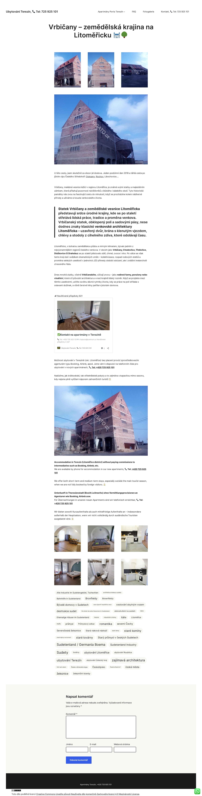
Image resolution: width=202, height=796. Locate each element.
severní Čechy (125, 623)
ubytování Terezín (69, 660)
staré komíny (132, 630)
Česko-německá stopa (79, 667)
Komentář (71, 714)
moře (59, 624)
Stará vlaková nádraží (96, 630)
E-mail (93, 744)
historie (96, 617)
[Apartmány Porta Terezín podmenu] (124, 11)
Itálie (123, 617)
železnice (62, 673)
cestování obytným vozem (130, 604)
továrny (76, 652)
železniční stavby (81, 673)
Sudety (62, 652)
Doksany (90, 176)
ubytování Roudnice (123, 652)
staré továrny (84, 637)
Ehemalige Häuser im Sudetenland (73, 617)
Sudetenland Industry (123, 644)
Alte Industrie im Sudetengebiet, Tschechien (77, 592)
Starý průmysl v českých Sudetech (118, 637)
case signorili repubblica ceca (102, 604)
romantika (105, 624)
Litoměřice (136, 617)
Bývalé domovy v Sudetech (72, 604)
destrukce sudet (67, 611)
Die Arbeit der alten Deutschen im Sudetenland (95, 611)
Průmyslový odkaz (86, 624)
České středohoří (115, 667)
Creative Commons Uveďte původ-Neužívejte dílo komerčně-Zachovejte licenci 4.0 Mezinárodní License (87, 794)
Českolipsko (98, 667)
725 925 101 (117, 784)
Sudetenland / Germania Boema (81, 645)
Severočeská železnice (69, 630)
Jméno (69, 744)
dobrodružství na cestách (124, 611)
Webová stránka (122, 744)
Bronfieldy (91, 598)
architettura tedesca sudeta (112, 592)
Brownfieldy (107, 598)
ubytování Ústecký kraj (97, 660)
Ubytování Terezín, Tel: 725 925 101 (32, 11)
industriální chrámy (110, 617)
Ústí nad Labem (61, 667)
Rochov (99, 176)
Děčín (142, 611)
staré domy (115, 631)
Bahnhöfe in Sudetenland (69, 598)
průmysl (69, 624)
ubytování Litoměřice (96, 652)
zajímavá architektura (128, 660)
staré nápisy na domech (64, 637)
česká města (132, 667)
